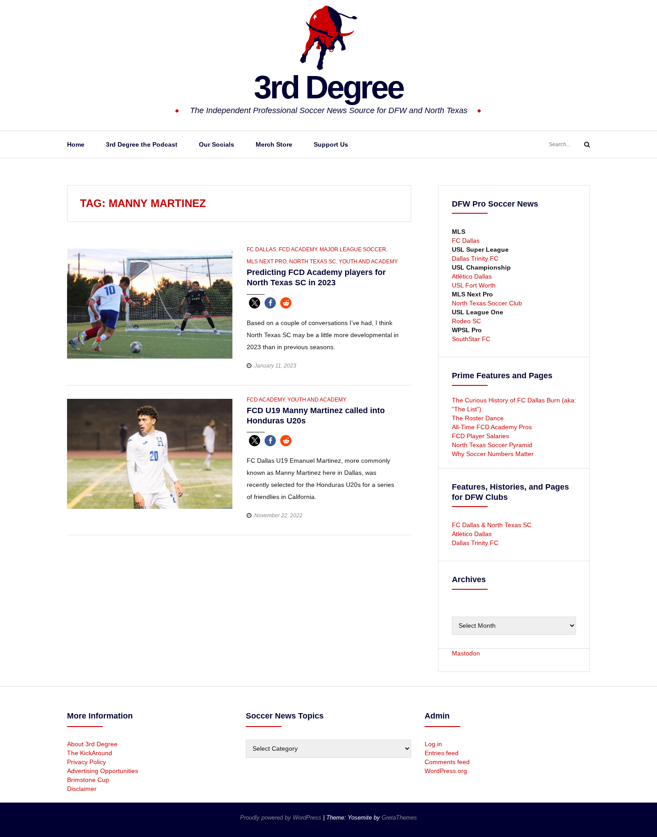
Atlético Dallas (472, 276)
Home (75, 144)
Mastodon (466, 653)
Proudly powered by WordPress (281, 817)
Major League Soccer (353, 249)
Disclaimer (82, 788)
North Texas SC (312, 261)
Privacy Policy (86, 761)
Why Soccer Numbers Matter (493, 453)
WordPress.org (446, 770)
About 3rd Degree (92, 744)
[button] (254, 303)
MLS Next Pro (266, 261)
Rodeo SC (466, 321)
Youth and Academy (368, 261)
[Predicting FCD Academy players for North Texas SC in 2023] (149, 303)
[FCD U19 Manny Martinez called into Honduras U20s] (149, 453)
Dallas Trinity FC (475, 258)
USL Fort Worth (474, 285)
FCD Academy (298, 249)
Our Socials (216, 144)
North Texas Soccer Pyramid (492, 444)
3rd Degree (328, 87)
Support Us (331, 144)
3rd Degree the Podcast (141, 144)
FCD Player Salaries (480, 436)
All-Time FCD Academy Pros (492, 427)
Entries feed (442, 753)
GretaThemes (399, 817)
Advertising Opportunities (102, 770)
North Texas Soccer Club (487, 303)
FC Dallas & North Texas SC (491, 524)
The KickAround (89, 753)
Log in (433, 744)
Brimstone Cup (88, 779)
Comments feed (447, 761)
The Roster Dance (478, 418)
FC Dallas (261, 249)
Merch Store (274, 144)
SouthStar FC (471, 338)
